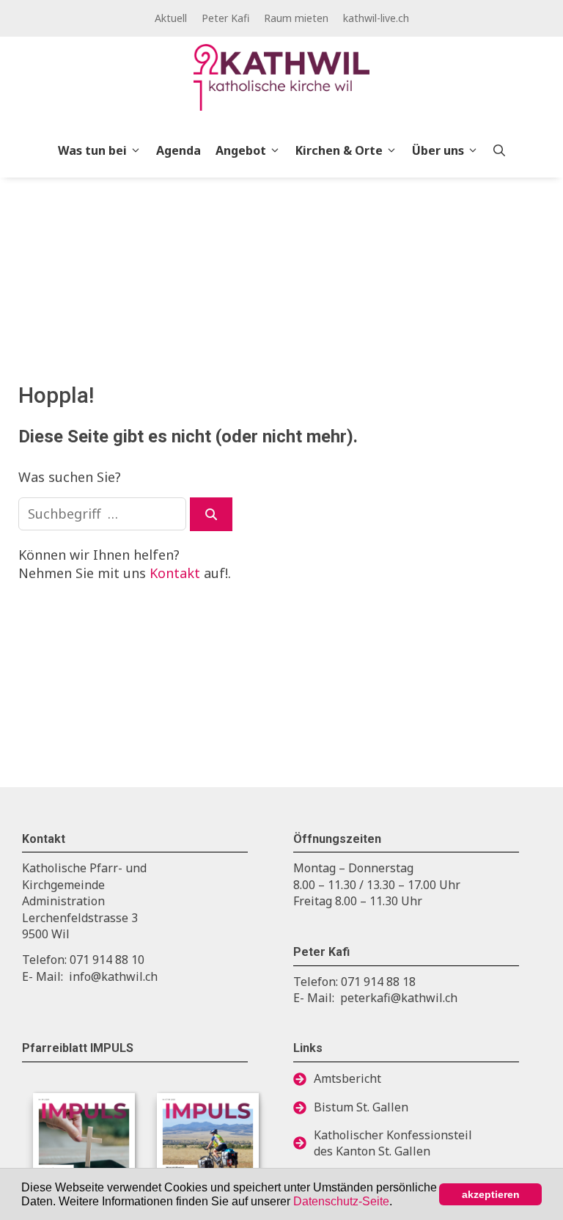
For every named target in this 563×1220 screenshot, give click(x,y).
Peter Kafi (225, 18)
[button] (397, 1202)
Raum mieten (296, 18)
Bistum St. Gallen (361, 1107)
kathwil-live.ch (376, 18)
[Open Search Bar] (499, 150)
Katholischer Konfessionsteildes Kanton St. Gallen (393, 1143)
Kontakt (175, 573)
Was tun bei (92, 150)
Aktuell (171, 18)
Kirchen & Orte (339, 150)
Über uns (438, 150)
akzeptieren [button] (491, 1194)
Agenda (178, 150)
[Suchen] (211, 514)
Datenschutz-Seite (341, 1201)
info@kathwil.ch (113, 976)
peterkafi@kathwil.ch (398, 998)
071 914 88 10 (107, 959)
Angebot (241, 150)
